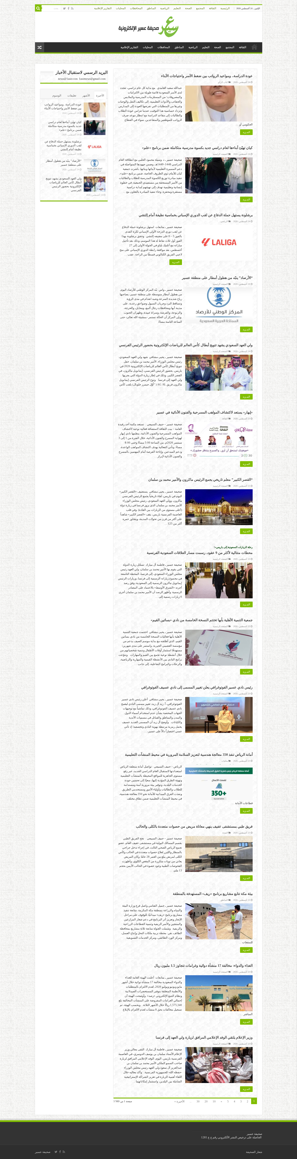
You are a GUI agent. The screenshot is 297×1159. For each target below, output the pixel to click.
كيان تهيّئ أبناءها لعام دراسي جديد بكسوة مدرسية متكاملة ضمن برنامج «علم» (197, 148)
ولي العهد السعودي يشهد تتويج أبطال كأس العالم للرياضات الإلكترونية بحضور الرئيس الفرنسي (186, 345)
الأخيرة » (179, 1101)
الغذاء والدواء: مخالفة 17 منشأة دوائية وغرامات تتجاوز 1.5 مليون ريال (203, 965)
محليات (225, 761)
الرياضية (164, 8)
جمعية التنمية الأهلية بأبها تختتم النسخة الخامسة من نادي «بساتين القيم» (202, 620)
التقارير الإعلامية (103, 8)
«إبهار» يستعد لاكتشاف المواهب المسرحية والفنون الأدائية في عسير (204, 412)
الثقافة (212, 8)
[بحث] (38, 8)
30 (198, 1101)
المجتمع (200, 8)
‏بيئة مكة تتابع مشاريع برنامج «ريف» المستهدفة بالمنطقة (213, 894)
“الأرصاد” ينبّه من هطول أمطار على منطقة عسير (217, 278)
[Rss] (72, 8)
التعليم (177, 8)
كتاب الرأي (223, 82)
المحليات (121, 8)
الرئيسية (225, 8)
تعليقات (71, 95)
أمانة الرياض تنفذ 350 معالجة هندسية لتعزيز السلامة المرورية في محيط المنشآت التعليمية (189, 754)
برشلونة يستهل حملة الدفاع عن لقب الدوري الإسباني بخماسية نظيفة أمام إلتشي (196, 215)
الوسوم (56, 95)
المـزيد (246, 132)
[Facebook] (68, 8)
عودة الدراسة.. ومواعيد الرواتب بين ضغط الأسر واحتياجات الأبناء (207, 76)
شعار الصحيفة (254, 1152)
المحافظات (136, 8)
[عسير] (148, 26)
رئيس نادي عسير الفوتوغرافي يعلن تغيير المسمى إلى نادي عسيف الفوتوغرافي (197, 687)
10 (214, 1101)
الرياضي (224, 221)
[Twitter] (64, 8)
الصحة (188, 8)
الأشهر (86, 95)
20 (206, 1101)
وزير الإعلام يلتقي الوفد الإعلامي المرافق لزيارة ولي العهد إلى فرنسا (204, 1037)
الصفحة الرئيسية (220, 154)
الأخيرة (100, 95)
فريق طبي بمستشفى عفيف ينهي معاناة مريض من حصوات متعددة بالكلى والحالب (194, 826)
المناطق (151, 8)
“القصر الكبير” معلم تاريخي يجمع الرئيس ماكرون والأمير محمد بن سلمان (200, 479)
